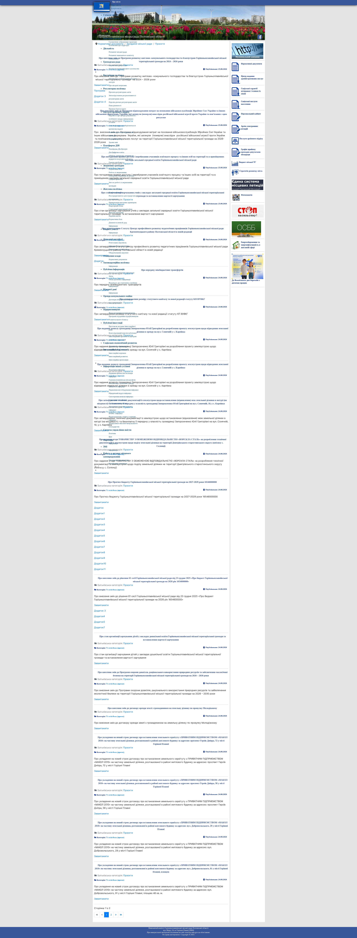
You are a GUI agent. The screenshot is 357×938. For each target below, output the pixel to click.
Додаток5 (99, 535)
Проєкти (128, 485)
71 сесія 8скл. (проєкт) (115, 490)
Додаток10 (100, 563)
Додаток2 (99, 519)
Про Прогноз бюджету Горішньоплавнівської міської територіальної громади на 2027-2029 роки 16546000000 (162, 482)
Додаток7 (99, 546)
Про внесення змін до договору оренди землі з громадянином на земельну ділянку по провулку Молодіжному (162, 708)
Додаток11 (100, 569)
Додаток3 (99, 524)
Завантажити (101, 473)
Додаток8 (99, 552)
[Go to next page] (116, 914)
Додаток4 (99, 530)
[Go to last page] (121, 914)
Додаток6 (99, 541)
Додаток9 (99, 558)
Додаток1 (99, 513)
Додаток (99, 507)
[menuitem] (116, 2)
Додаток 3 (100, 610)
